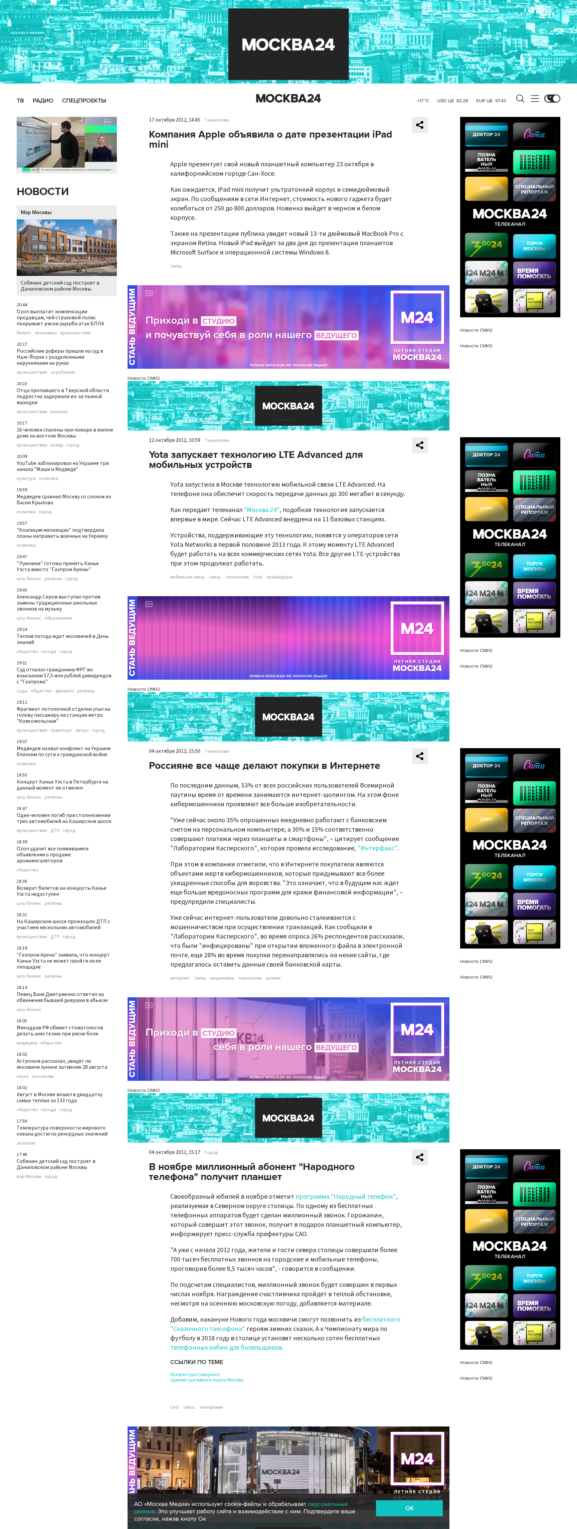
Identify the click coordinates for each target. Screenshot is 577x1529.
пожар (56, 445)
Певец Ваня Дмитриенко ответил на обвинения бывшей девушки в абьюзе (62, 997)
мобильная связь (187, 577)
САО (174, 1407)
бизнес (24, 333)
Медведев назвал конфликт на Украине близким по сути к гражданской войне (64, 751)
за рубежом (62, 372)
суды (22, 691)
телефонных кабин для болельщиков (225, 1347)
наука (22, 1076)
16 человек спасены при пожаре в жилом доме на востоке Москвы (65, 433)
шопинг (273, 978)
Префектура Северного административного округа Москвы (206, 1377)
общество (27, 651)
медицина (27, 1043)
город (73, 445)
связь (176, 266)
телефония (211, 1407)
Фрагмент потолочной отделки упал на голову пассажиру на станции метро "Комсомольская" (63, 715)
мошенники (222, 978)
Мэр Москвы (36, 212)
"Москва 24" (261, 510)
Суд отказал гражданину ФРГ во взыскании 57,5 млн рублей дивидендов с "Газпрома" (64, 675)
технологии (237, 577)
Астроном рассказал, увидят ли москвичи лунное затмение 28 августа (62, 1064)
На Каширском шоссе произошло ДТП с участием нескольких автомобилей (63, 924)
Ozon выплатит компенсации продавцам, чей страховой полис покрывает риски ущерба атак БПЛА (60, 317)
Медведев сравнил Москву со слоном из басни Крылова (64, 499)
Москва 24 (288, 99)
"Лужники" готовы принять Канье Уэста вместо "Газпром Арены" (58, 566)
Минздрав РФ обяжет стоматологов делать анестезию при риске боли (60, 1030)
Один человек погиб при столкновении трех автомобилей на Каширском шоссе (64, 818)
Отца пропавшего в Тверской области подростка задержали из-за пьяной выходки (63, 396)
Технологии (217, 120)
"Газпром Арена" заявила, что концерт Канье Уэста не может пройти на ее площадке (63, 961)
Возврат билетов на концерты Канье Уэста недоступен (62, 891)
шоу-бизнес (29, 578)
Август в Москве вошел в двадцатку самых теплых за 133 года (60, 1097)
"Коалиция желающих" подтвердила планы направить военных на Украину (62, 533)
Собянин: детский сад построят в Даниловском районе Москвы (60, 286)
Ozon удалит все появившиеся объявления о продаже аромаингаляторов (52, 854)
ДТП (54, 830)
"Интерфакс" (377, 848)
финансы (64, 691)
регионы (59, 411)
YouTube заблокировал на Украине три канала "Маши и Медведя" (63, 466)
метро (82, 730)
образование (58, 618)
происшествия (75, 333)
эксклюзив (43, 1076)
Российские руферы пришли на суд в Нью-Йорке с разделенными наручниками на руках (60, 357)
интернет (180, 978)
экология (26, 1143)
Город (211, 1152)
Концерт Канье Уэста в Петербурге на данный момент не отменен (62, 785)
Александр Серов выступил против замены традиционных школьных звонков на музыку (59, 603)
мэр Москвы (29, 1176)
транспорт (61, 730)
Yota (257, 577)
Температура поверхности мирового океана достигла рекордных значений (62, 1131)
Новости (43, 191)
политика (48, 478)
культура (26, 478)
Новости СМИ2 (144, 378)
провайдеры (279, 577)
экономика (46, 333)
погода (48, 651)
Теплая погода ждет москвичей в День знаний (63, 639)
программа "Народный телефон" (346, 1196)
